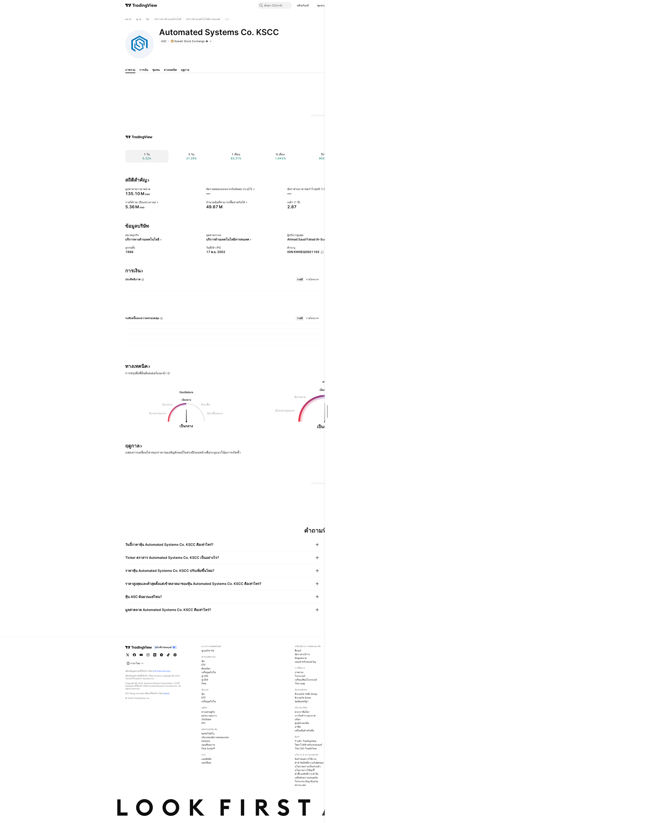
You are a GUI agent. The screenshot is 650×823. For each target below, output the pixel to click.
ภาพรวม (299, 672)
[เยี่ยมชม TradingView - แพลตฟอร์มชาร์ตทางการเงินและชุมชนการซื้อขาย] (139, 137)
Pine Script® (208, 748)
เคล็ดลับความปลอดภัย (306, 777)
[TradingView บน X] (127, 654)
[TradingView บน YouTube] (141, 654)
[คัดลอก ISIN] (322, 252)
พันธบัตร (206, 668)
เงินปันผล (206, 719)
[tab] (300, 279)
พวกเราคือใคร (302, 711)
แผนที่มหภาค (208, 744)
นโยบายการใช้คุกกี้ (305, 770)
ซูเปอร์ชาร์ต (207, 650)
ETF (203, 664)
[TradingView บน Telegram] (161, 654)
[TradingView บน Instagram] (148, 654)
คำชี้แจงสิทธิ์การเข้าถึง (306, 773)
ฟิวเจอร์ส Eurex (303, 697)
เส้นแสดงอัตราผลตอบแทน (215, 737)
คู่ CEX (204, 675)
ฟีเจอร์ (298, 650)
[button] (311, 5)
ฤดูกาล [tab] (185, 69)
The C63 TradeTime (306, 748)
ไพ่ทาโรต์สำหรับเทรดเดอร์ (308, 744)
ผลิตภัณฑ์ (303, 5)
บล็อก (297, 719)
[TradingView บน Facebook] (134, 654)
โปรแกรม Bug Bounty (306, 781)
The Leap (300, 683)
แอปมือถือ (206, 758)
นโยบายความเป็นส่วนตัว (308, 766)
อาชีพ (298, 726)
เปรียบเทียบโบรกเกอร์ (306, 679)
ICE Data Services (161, 671)
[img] (206, 41)
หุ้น (203, 661)
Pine (203, 683)
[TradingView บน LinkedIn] (154, 654)
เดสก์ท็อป (206, 762)
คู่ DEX (204, 679)
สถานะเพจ (300, 785)
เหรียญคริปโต (208, 672)
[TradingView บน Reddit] (175, 654)
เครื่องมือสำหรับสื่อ (304, 730)
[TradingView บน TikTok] (168, 654)
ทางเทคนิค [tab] (170, 69)
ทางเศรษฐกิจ (208, 711)
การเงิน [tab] (143, 69)
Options (205, 741)
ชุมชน (321, 5)
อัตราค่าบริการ (302, 654)
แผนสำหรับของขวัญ (305, 661)
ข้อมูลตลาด (301, 658)
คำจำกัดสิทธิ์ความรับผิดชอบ (309, 762)
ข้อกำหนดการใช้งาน (305, 758)
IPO (203, 723)
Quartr (166, 693)
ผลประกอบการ (209, 715)
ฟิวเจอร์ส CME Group (306, 693)
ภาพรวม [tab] (130, 69)
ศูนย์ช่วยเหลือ (302, 723)
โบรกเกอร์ (300, 675)
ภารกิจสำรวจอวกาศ (305, 715)
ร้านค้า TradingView (305, 741)
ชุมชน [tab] (156, 69)
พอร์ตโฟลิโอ (207, 733)
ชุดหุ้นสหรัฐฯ (301, 701)
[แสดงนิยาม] (152, 189)
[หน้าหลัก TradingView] (141, 5)
